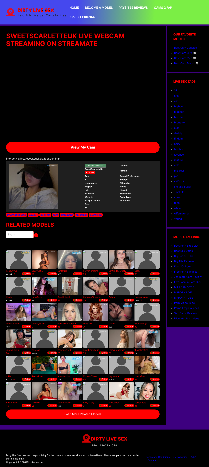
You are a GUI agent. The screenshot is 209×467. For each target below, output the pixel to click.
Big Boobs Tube (184, 256)
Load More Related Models (82, 414)
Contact (151, 460)
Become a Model (99, 7)
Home (74, 7)
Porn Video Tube (184, 302)
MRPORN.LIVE (183, 292)
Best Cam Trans (184, 63)
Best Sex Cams (183, 250)
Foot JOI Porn (182, 266)
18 (175, 90)
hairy (177, 143)
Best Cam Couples (185, 47)
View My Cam (83, 147)
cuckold (45, 214)
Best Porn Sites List (186, 245)
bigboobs (180, 106)
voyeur (33, 214)
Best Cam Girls (183, 52)
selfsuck (179, 181)
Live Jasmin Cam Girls (188, 282)
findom (178, 138)
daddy (178, 133)
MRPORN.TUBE (183, 297)
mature (178, 160)
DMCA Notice (180, 457)
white (177, 208)
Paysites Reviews (133, 7)
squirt (177, 197)
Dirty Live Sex (35, 10)
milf (176, 165)
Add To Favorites (95, 165)
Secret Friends (82, 17)
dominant (67, 214)
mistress (179, 170)
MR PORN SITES (184, 287)
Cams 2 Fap (163, 7)
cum (176, 127)
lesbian (178, 149)
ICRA (114, 445)
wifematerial (181, 213)
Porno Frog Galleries (186, 308)
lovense (179, 154)
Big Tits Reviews (184, 261)
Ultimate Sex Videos (186, 318)
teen (177, 202)
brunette (179, 122)
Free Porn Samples (185, 271)
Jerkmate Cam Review (188, 276)
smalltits (179, 192)
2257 (193, 457)
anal (176, 95)
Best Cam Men (183, 58)
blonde (178, 117)
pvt (176, 176)
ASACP (103, 445)
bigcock (179, 111)
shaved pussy (183, 186)
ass (176, 101)
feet (55, 214)
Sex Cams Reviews (186, 313)
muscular (81, 214)
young (178, 218)
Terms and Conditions (158, 457)
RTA (94, 445)
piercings (96, 214)
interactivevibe (16, 214)
